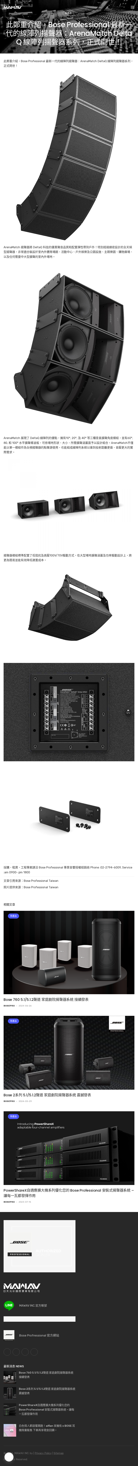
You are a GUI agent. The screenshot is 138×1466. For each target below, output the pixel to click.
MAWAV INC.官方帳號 (33, 1305)
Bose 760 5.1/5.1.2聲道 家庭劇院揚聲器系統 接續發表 (46, 999)
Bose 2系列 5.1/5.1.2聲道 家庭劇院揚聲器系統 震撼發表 (47, 1095)
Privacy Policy (43, 1453)
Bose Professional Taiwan (41, 881)
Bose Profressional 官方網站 (39, 1335)
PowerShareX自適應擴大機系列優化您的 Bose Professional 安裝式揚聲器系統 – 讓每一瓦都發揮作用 (46, 1409)
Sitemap (59, 1453)
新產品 (13, 916)
